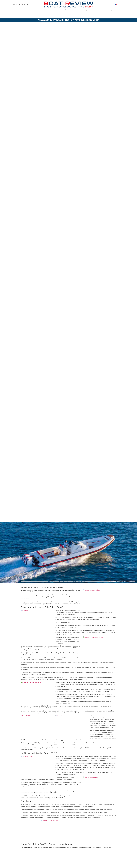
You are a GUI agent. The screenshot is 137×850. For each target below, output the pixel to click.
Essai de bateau (18, 10)
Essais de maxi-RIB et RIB (83, 581)
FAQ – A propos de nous (116, 10)
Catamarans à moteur (64, 10)
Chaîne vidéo (104, 10)
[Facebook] (22, 4)
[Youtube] (14, 4)
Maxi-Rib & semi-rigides (49, 10)
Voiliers (39, 10)
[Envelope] (27, 4)
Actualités (74, 581)
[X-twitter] (25, 4)
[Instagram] (17, 4)
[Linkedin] (19, 4)
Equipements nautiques (92, 10)
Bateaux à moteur (30, 10)
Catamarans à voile (78, 10)
